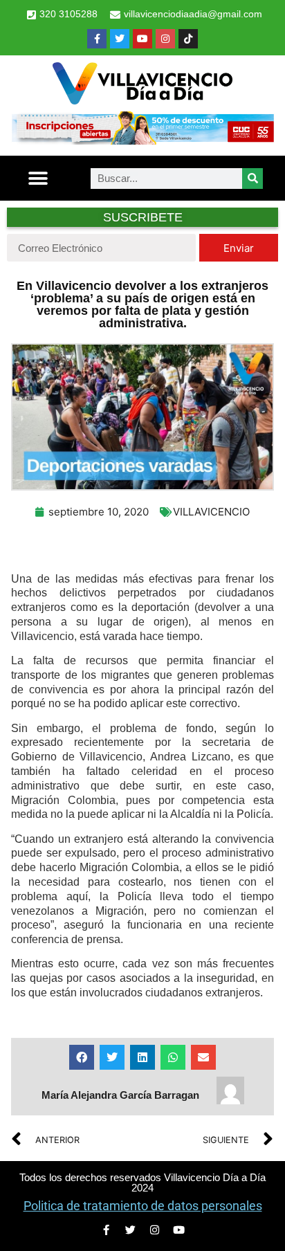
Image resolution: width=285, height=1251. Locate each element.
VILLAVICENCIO (211, 511)
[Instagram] (165, 38)
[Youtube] (142, 38)
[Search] (252, 178)
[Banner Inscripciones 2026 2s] (142, 140)
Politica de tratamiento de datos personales (143, 1205)
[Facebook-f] (97, 38)
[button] (37, 178)
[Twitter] (119, 38)
